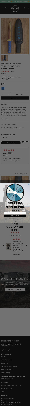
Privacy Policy (18, 219)
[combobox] (5, 213)
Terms (21, 219)
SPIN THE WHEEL (15, 216)
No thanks (15, 221)
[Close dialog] (29, 184)
